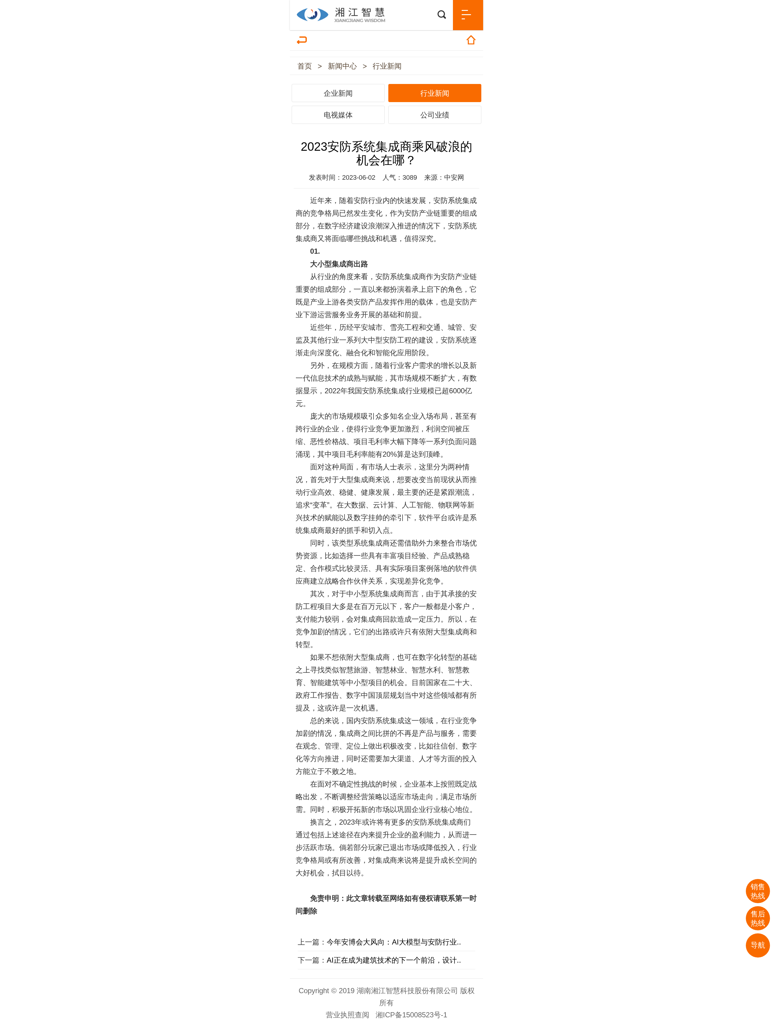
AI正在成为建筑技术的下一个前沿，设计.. (394, 960)
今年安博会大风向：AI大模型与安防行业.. (394, 942)
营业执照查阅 (347, 1015)
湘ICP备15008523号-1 (411, 1015)
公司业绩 (434, 115)
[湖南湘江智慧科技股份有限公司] (386, 11)
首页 (304, 66)
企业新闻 (338, 93)
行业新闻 (387, 66)
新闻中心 (342, 66)
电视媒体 (338, 115)
